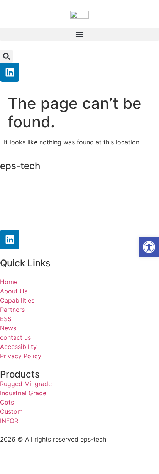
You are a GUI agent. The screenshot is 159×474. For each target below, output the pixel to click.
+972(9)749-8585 (48, 190)
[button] (79, 34)
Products (20, 374)
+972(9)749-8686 (40, 205)
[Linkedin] (9, 72)
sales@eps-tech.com (49, 220)
